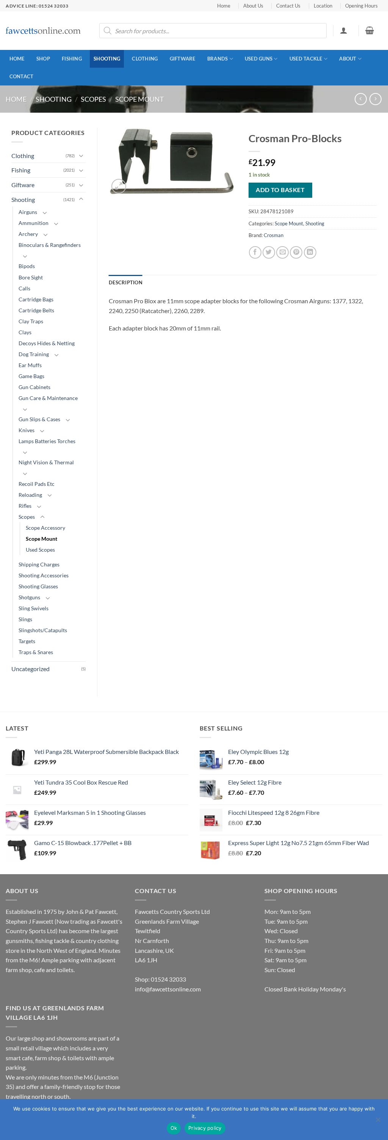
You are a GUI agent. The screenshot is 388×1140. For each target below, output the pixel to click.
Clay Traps (31, 321)
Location (323, 6)
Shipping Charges (39, 564)
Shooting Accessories (44, 575)
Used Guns (258, 59)
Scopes (93, 99)
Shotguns (29, 597)
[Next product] (360, 99)
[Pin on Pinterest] (296, 252)
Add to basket (280, 189)
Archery (28, 234)
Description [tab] (125, 282)
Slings (25, 619)
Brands (217, 59)
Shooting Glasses (38, 586)
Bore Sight (31, 277)
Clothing (145, 59)
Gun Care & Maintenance (48, 398)
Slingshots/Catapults (43, 630)
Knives (26, 430)
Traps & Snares (36, 652)
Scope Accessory (45, 527)
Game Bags (31, 376)
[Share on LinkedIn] (310, 252)
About (347, 59)
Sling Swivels (33, 608)
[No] (377, 1122)
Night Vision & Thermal (46, 462)
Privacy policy (205, 1128)
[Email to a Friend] (282, 252)
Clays (25, 332)
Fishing (72, 59)
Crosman (273, 235)
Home (223, 6)
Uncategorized (30, 668)
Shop (43, 59)
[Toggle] (81, 155)
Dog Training (34, 354)
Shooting (107, 59)
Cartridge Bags (36, 299)
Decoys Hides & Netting (47, 343)
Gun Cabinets (34, 387)
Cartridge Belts (36, 310)
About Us (253, 6)
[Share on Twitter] (269, 252)
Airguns (28, 212)
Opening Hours (361, 6)
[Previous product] (375, 99)
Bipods (27, 266)
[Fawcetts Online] (43, 31)
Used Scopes (40, 549)
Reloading (30, 495)
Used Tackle (305, 59)
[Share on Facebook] (255, 252)
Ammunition (33, 223)
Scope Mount (139, 99)
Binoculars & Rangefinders (50, 245)
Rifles (25, 506)
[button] (343, 30)
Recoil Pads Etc (37, 484)
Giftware (183, 59)
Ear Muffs (30, 365)
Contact (21, 76)
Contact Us (288, 6)
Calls (24, 288)
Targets (27, 641)
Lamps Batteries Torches (47, 441)
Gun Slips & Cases (39, 419)
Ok (174, 1128)
